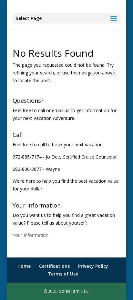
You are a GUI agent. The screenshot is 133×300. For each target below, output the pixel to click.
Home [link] (24, 266)
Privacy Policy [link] (93, 266)
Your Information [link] (30, 235)
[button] (66, 18)
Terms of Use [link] (63, 274)
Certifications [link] (54, 266)
